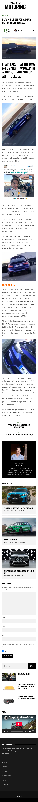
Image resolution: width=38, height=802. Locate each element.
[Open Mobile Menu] (30, 5)
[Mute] (30, 731)
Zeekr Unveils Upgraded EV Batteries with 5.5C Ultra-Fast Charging (26, 687)
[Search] (34, 5)
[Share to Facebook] (9, 800)
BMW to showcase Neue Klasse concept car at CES (19, 572)
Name (4, 617)
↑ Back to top (19, 796)
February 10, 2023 (8, 511)
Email (4, 626)
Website (4, 635)
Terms (4, 780)
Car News (5, 15)
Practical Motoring (20, 511)
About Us (5, 762)
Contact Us (5, 766)
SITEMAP (5, 784)
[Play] (5, 731)
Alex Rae (20, 31)
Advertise (5, 771)
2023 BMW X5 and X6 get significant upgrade (18, 508)
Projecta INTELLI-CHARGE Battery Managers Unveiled (26, 697)
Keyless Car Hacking (24, 674)
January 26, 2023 (8, 542)
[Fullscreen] (33, 731)
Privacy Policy (6, 775)
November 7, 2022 (8, 576)
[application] (19, 724)
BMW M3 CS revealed (10, 540)
